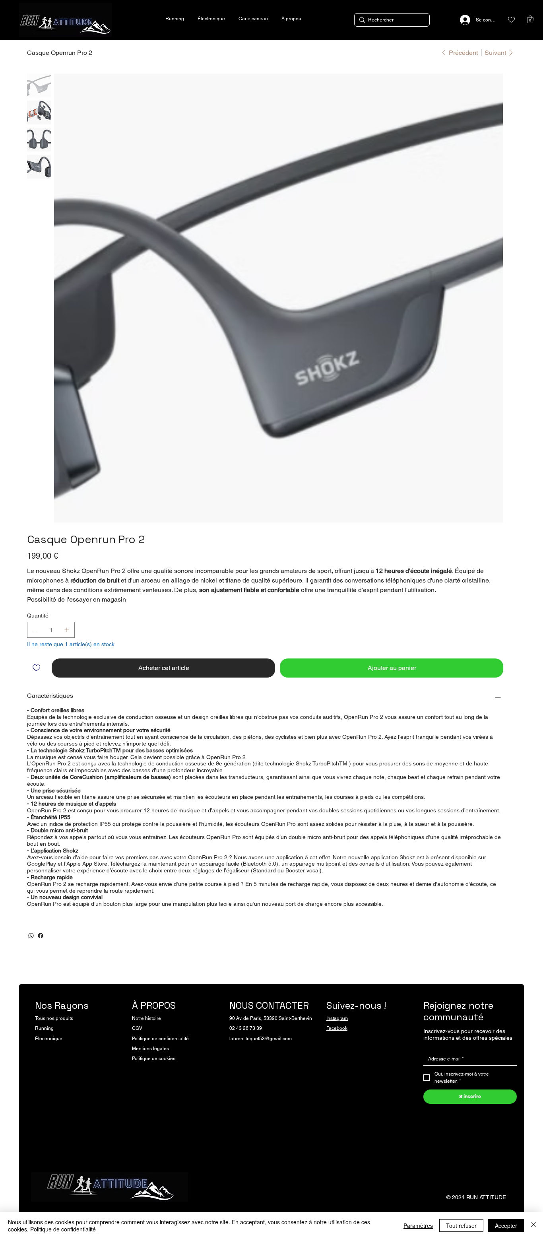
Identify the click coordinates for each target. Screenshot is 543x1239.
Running (44, 1028)
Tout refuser (461, 1225)
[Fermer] (533, 1225)
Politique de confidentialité (160, 1038)
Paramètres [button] (418, 1225)
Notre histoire (146, 1018)
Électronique (48, 1038)
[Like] (511, 20)
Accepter (506, 1225)
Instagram (337, 1018)
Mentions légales (150, 1048)
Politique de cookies (153, 1058)
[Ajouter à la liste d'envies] (37, 667)
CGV (137, 1028)
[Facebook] (41, 936)
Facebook (336, 1028)
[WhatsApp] (31, 936)
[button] (530, 19)
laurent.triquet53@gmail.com (260, 1038)
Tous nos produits (54, 1018)
